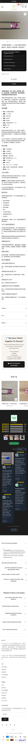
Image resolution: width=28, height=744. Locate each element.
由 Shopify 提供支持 (18, 733)
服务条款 (4, 695)
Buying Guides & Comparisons (10, 606)
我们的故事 (4, 667)
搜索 (3, 685)
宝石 (19, 645)
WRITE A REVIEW (14, 443)
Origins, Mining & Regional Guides (11, 622)
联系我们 (18, 246)
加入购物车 (14, 79)
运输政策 (4, 672)
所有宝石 (8, 246)
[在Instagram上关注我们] (6, 725)
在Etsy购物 (4, 700)
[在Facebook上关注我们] (2, 725)
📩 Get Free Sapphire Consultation (14, 364)
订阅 (5, 719)
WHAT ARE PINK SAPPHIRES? (9, 543)
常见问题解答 (5, 674)
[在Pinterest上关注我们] (10, 725)
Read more (4, 487)
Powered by (14, 526)
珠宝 (8, 649)
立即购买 (14, 84)
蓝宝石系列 (17, 244)
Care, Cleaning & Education (9, 629)
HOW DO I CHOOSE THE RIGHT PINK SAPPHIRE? (13, 580)
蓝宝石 (20, 649)
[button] (5, 437)
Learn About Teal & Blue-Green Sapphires (13, 598)
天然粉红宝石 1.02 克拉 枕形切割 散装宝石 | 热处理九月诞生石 (10, 404)
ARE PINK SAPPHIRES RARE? (9, 563)
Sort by (14, 449)
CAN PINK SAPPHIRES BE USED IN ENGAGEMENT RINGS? (13, 568)
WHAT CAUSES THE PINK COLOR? (11, 574)
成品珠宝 (13, 246)
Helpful (4, 491)
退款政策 (4, 669)
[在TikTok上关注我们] (14, 725)
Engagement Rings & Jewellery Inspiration (13, 614)
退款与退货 (4, 693)
